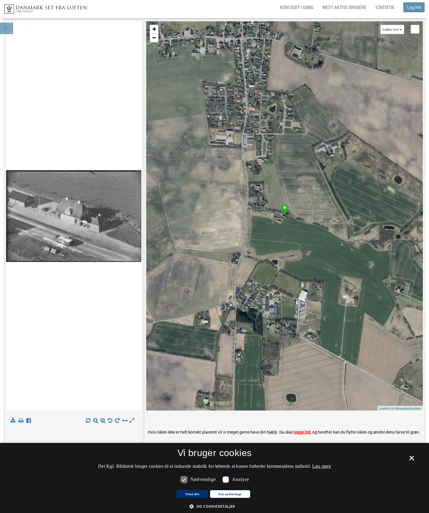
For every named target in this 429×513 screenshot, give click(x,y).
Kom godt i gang (297, 7)
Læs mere (321, 466)
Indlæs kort (391, 29)
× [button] (411, 460)
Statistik (385, 7)
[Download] (14, 421)
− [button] (154, 37)
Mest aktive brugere (344, 7)
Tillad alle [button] (192, 494)
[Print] (22, 421)
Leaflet (384, 408)
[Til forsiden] (43, 7)
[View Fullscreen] (415, 29)
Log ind (414, 7)
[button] (214, 506)
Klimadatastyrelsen (408, 408)
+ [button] (154, 29)
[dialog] (214, 478)
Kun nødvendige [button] (230, 494)
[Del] (30, 421)
